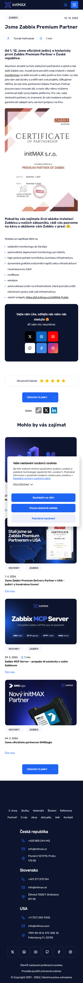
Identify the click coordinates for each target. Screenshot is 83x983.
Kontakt (68, 817)
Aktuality (46, 817)
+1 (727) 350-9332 (39, 917)
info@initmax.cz (37, 849)
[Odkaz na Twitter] (30, 336)
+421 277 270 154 (38, 879)
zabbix (13, 17)
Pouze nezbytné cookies (44, 508)
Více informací (21, 484)
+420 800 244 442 (39, 840)
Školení (52, 810)
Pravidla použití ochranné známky (41, 971)
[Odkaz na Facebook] (41, 348)
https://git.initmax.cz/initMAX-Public (47, 297)
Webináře (38, 810)
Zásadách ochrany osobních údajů (31, 478)
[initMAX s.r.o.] (15, 5)
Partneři (12, 817)
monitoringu (12, 75)
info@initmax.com (38, 926)
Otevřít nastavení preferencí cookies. (41, 965)
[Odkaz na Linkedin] (65, 4)
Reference (66, 810)
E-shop (13, 810)
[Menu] (74, 4)
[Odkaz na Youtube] (53, 336)
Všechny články (37, 397)
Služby (25, 810)
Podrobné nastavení (43, 518)
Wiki (57, 817)
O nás (24, 817)
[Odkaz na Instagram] (53, 348)
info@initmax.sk (37, 887)
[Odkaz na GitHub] (30, 348)
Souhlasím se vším (43, 497)
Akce (34, 817)
